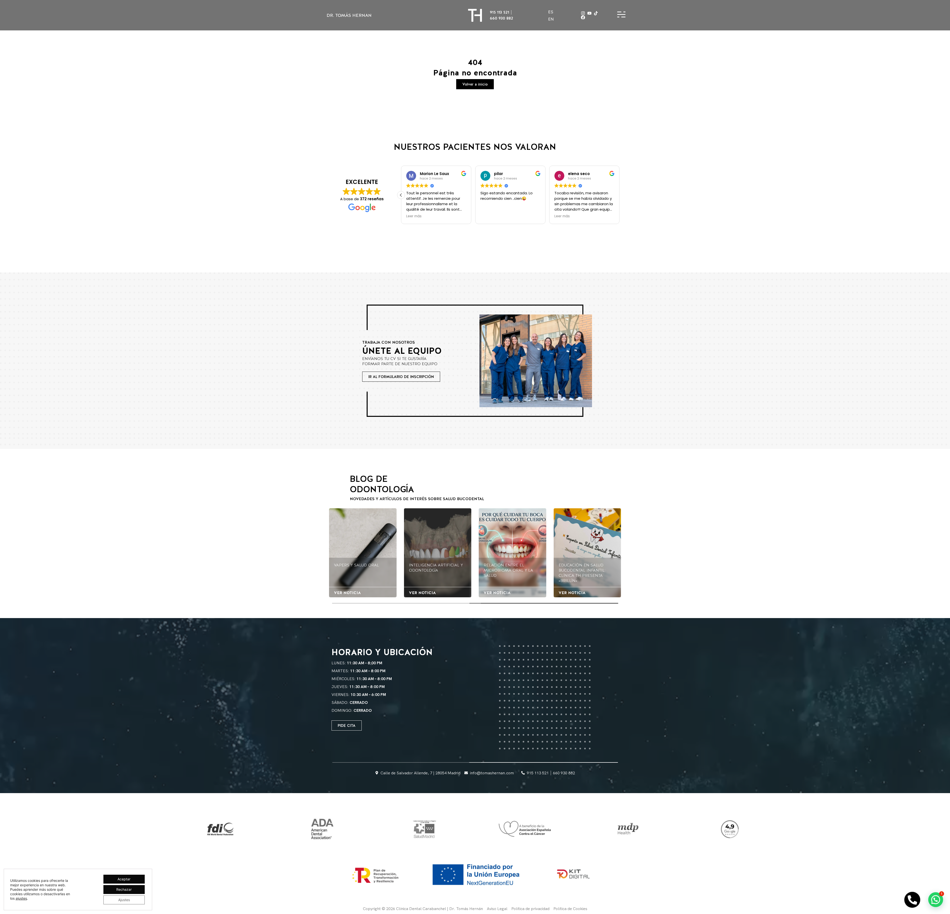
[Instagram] (583, 13)
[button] (619, 195)
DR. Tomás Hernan (349, 15)
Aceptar (124, 879)
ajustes (21, 898)
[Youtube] (589, 13)
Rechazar (124, 889)
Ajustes (124, 900)
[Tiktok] (596, 13)
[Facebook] (583, 17)
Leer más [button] (488, 216)
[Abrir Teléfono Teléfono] (912, 900)
